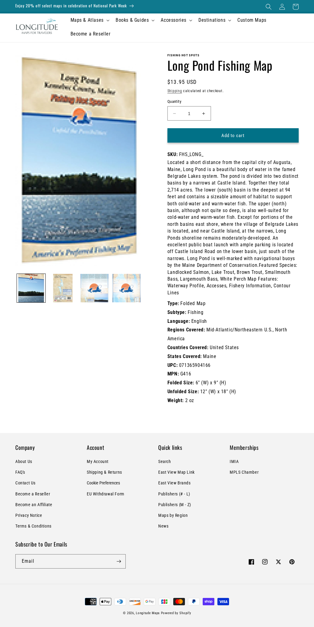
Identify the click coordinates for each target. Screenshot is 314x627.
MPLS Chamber (244, 472)
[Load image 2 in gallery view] (62, 288)
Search (164, 461)
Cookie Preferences (103, 482)
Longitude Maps (148, 613)
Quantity (174, 101)
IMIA (234, 461)
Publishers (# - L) (174, 493)
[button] (268, 6)
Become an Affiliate (33, 504)
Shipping (174, 91)
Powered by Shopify (176, 613)
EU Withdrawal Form (105, 493)
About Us (23, 461)
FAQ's (20, 472)
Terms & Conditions (33, 526)
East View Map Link (176, 472)
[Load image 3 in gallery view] (94, 288)
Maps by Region (173, 515)
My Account (98, 461)
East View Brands (174, 482)
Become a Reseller (32, 493)
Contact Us (25, 482)
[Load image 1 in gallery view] (31, 288)
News (163, 526)
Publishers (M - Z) (174, 504)
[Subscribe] (118, 561)
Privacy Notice (28, 515)
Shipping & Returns (104, 472)
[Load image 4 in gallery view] (126, 288)
